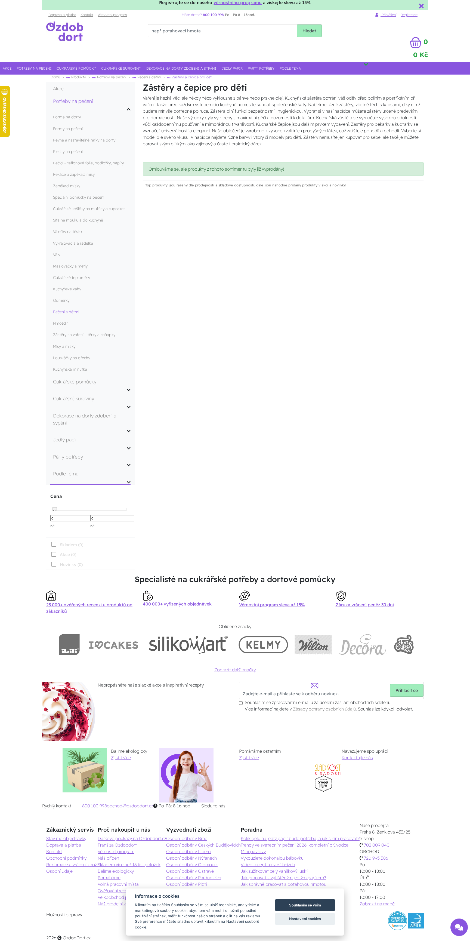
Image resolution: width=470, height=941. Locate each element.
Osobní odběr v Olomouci (192, 864)
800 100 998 (94, 805)
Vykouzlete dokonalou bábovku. (273, 858)
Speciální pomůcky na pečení (78, 197)
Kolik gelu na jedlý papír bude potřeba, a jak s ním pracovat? (300, 838)
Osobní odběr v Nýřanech (191, 858)
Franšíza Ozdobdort (117, 845)
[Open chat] (459, 924)
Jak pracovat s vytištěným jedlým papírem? (283, 877)
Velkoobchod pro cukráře (122, 897)
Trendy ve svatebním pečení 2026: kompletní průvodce (294, 845)
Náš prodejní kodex (117, 903)
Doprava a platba (62, 15)
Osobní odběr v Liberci (188, 851)
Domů (55, 77)
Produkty (78, 77)
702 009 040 (376, 845)
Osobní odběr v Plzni (186, 884)
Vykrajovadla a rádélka (73, 243)
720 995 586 (376, 858)
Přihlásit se (406, 690)
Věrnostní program (112, 15)
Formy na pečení (68, 128)
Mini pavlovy (253, 851)
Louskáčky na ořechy (71, 357)
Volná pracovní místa (118, 884)
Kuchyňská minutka (70, 369)
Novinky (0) (71, 564)
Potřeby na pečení (34, 68)
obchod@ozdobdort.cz (130, 805)
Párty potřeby (261, 68)
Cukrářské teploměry (71, 277)
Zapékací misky (66, 185)
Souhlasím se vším (305, 905)
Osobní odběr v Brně (186, 838)
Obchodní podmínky (66, 858)
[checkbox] (66, 564)
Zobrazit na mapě (377, 903)
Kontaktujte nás (357, 757)
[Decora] (362, 644)
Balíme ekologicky (116, 871)
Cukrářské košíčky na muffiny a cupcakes (89, 208)
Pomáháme (109, 877)
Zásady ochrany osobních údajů (324, 709)
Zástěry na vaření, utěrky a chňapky (84, 334)
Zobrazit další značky (235, 669)
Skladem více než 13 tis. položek (129, 864)
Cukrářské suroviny (121, 68)
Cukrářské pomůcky (76, 68)
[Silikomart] (188, 644)
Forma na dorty (67, 117)
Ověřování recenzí (115, 890)
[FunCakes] (403, 644)
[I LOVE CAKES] (113, 644)
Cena (56, 496)
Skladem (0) (71, 544)
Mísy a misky (64, 346)
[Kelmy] (263, 644)
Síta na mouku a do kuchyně (78, 220)
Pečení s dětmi (148, 77)
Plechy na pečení (68, 151)
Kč (52, 526)
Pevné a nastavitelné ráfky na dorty (84, 140)
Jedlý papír (232, 68)
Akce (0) (68, 554)
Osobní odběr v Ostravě (190, 871)
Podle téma (290, 68)
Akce (7, 68)
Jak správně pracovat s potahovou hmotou (283, 884)
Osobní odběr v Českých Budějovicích (203, 845)
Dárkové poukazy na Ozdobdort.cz (132, 838)
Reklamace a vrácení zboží (72, 864)
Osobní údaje (59, 871)
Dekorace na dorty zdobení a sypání (181, 68)
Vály (56, 254)
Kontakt (87, 15)
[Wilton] (313, 644)
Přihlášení (388, 15)
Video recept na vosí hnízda (268, 864)
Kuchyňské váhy (67, 289)
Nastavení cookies (305, 919)
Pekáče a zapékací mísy (74, 174)
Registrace (409, 15)
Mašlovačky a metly (70, 266)
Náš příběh (108, 858)
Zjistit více (121, 757)
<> (55, 510)
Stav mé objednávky (66, 838)
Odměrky (61, 300)
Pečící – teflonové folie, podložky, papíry (88, 163)
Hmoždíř (60, 323)
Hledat (309, 30)
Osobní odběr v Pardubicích (193, 877)
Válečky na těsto (67, 231)
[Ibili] (69, 644)
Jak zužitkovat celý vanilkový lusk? (274, 871)
